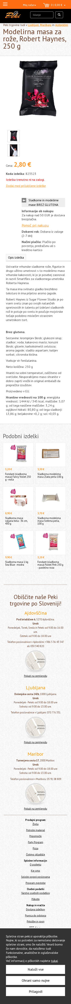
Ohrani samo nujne (36, 980)
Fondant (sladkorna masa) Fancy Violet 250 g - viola (18, 476)
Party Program (35, 842)
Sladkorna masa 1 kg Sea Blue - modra (16, 563)
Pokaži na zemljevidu (35, 676)
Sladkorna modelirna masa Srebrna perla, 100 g (49, 520)
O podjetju (35, 864)
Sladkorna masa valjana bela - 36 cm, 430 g (16, 520)
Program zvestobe (36, 883)
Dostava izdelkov (35, 909)
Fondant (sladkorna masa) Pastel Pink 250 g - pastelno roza (50, 564)
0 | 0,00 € (57, 5)
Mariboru (45, 25)
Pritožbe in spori (35, 921)
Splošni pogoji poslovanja (35, 877)
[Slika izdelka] (37, 89)
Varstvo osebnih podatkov (35, 893)
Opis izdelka (16, 257)
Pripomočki (35, 836)
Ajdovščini (61, 25)
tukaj (54, 961)
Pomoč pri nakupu (35, 225)
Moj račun (29, 5)
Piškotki (36, 899)
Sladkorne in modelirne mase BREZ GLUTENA (44, 202)
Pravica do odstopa (35, 915)
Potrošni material (35, 830)
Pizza (35, 848)
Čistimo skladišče (35, 854)
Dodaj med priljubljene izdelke (26, 186)
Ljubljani (33, 25)
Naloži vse (36, 969)
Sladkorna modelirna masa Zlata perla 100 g (50, 475)
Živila (35, 824)
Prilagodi (35, 991)
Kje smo (35, 870)
